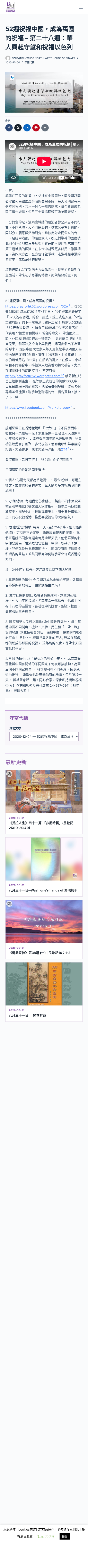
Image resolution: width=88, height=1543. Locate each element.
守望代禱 (29, 62)
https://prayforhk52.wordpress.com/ (33, 376)
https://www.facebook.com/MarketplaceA (37, 407)
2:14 (64, 449)
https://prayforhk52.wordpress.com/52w (37, 306)
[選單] (81, 7)
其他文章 (15, 728)
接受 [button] (64, 1536)
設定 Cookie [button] (45, 1536)
